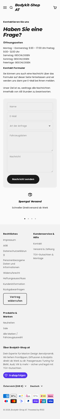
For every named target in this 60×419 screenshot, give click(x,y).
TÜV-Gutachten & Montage (43, 256)
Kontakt (37, 243)
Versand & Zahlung (43, 249)
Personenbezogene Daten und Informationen (14, 264)
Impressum (9, 240)
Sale (5, 328)
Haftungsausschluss (14, 278)
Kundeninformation (14, 284)
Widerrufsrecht (11, 273)
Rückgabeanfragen (14, 289)
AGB (5, 245)
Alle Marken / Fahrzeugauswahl (13, 335)
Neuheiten (9, 322)
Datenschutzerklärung (15, 252)
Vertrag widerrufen (15, 298)
